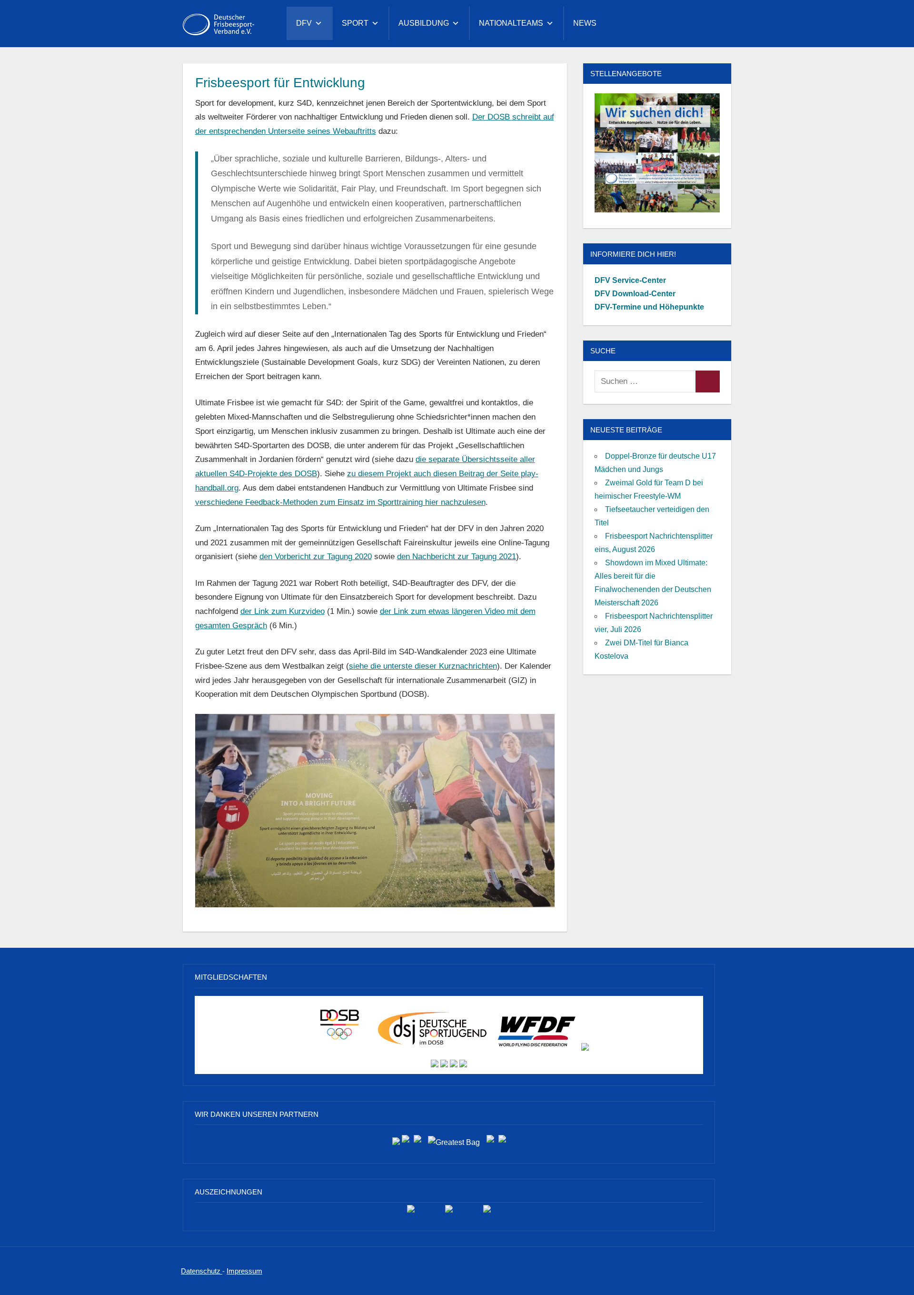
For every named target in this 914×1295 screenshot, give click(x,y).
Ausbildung (423, 23)
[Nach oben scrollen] (891, 1272)
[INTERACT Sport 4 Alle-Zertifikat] (411, 1212)
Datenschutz (201, 1271)
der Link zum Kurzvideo (282, 611)
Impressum (244, 1271)
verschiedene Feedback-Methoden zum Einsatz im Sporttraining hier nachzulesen (340, 502)
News (584, 23)
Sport (355, 23)
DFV (304, 23)
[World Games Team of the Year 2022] (449, 1212)
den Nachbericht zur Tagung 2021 (456, 556)
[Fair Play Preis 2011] (487, 1212)
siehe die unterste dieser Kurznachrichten (423, 666)
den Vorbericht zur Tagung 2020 (315, 556)
